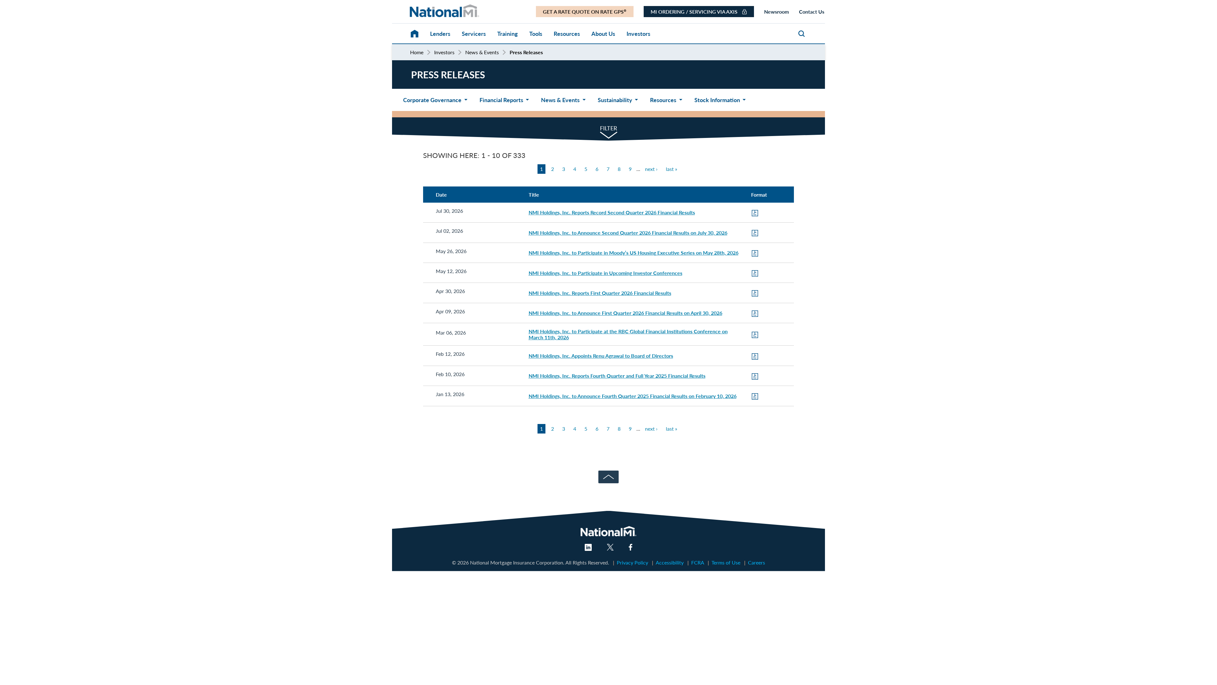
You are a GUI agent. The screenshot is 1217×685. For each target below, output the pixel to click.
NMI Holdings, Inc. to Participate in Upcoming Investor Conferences (605, 273)
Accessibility (670, 562)
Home (416, 52)
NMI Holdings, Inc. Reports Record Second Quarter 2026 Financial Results (612, 212)
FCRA (697, 562)
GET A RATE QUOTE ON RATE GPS (584, 11)
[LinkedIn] (588, 548)
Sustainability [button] (616, 100)
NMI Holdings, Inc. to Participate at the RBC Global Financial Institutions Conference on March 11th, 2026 (628, 334)
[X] (610, 548)
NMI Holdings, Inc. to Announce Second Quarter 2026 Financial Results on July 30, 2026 (628, 232)
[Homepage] (408, 30)
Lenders (440, 33)
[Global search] (801, 34)
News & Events (482, 52)
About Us (603, 33)
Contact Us (811, 11)
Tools (535, 33)
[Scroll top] (608, 474)
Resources (567, 33)
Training (507, 33)
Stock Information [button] (717, 100)
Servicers (474, 33)
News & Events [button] (561, 100)
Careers (756, 562)
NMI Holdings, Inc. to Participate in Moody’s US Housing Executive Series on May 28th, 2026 (633, 252)
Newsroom (776, 11)
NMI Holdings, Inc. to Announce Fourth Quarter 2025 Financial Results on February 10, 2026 (633, 396)
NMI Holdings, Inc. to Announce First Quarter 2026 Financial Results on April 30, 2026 (625, 312)
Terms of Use (726, 562)
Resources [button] (664, 100)
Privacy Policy (632, 562)
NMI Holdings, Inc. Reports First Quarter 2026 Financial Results (600, 293)
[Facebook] (630, 548)
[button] (608, 128)
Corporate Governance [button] (433, 100)
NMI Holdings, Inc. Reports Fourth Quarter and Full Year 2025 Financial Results (617, 375)
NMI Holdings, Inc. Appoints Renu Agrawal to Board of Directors (601, 355)
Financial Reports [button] (502, 100)
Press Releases (526, 52)
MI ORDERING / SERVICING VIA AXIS (695, 11)
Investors (638, 33)
